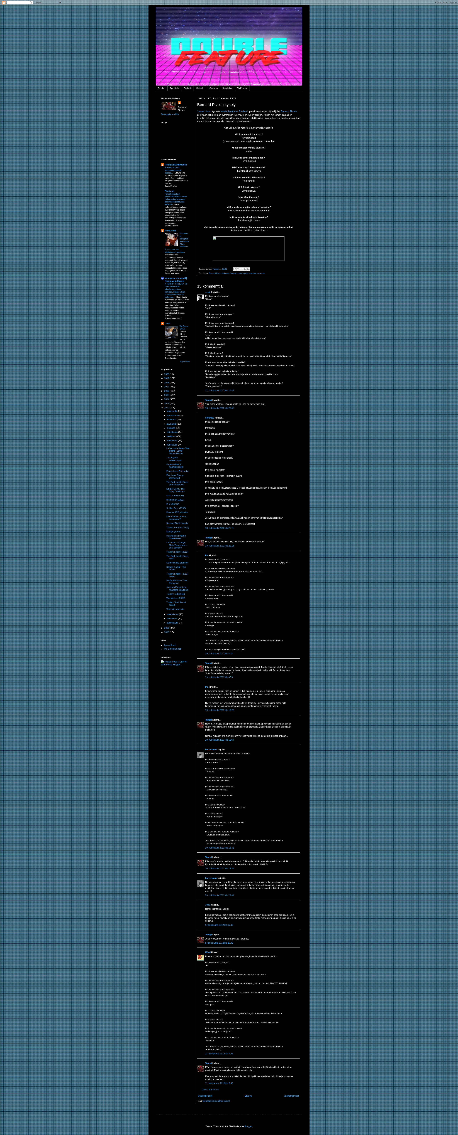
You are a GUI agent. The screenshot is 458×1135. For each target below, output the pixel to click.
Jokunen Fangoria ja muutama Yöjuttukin (177, 588)
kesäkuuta (172, 436)
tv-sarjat (261, 273)
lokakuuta (172, 419)
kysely (245, 273)
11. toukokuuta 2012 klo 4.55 (219, 1053)
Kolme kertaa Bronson (177, 563)
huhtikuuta (172, 445)
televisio (252, 273)
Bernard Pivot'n (289, 111)
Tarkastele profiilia (170, 114)
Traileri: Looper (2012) (177, 552)
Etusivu (161, 88)
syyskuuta (172, 424)
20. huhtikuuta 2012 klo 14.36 (219, 868)
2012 (167, 407)
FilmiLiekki (170, 230)
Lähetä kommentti (210, 1089)
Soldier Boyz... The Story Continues (175, 490)
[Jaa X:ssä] (241, 269)
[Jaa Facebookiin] (245, 269)
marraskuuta (173, 415)
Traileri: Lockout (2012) (177, 527)
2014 (167, 399)
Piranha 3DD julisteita (177, 512)
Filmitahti (169, 191)
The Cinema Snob (172, 649)
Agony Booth (170, 645)
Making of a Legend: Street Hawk (176, 537)
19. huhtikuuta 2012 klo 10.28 (219, 710)
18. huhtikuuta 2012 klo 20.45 (219, 408)
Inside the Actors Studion (234, 111)
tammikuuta (173, 623)
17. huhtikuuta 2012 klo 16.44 (219, 390)
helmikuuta (172, 618)
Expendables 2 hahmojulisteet (174, 465)
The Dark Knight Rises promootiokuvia (177, 483)
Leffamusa (213, 88)
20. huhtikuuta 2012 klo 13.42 (219, 848)
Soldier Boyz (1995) (176, 508)
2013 (167, 403)
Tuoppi (208, 400)
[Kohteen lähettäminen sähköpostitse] (235, 269)
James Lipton (204, 111)
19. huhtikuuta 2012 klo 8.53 (219, 677)
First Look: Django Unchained (175, 476)
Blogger (248, 1126)
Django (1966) (173, 531)
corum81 (209, 418)
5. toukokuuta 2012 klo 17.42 (219, 943)
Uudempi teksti (205, 1096)
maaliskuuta (173, 614)
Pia (206, 555)
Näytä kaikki (185, 362)
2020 (167, 374)
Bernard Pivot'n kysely (177, 523)
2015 (167, 395)
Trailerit (187, 88)
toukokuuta (172, 440)
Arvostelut (174, 88)
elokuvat (225, 273)
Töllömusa (242, 88)
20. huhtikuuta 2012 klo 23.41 (219, 895)
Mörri (208, 952)
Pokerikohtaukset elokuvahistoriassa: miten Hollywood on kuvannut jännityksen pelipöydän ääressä (176, 199)
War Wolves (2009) (175, 598)
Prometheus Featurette (177, 471)
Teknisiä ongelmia (175, 609)
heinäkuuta (172, 432)
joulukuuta (172, 411)
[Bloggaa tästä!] (238, 269)
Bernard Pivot (215, 273)
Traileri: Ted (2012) (175, 594)
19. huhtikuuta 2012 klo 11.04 (219, 740)
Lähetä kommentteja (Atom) (216, 1101)
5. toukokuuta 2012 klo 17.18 (219, 925)
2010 (167, 632)
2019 (167, 378)
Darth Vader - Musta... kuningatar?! (176, 517)
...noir (208, 292)
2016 (167, 391)
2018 (167, 382)
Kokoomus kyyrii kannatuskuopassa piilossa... (173, 170)
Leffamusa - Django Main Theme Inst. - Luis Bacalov (176, 545)
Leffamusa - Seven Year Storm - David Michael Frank (178, 451)
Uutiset (199, 88)
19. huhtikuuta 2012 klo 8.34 (219, 653)
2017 (167, 386)
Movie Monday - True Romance (176, 581)
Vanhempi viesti (291, 1096)
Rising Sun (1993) (175, 500)
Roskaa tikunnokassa (176, 165)
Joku (207, 905)
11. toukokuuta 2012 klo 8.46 (219, 1083)
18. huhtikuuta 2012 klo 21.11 (219, 528)
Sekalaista (227, 88)
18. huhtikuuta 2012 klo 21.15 (219, 546)
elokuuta (171, 428)
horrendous (211, 749)
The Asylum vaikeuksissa (174, 458)
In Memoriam (172, 504)
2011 (167, 628)
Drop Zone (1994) (175, 495)
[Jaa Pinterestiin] (248, 269)
